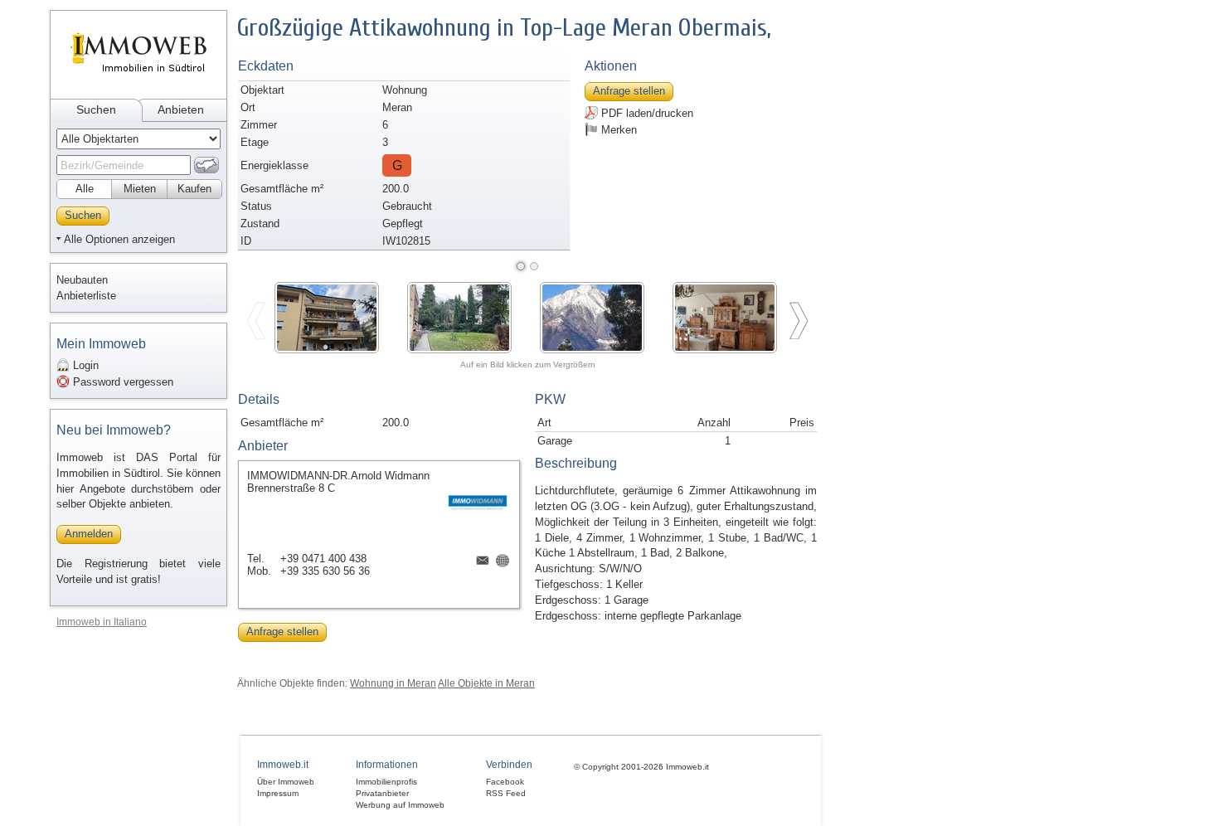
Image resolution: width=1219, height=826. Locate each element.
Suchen (96, 109)
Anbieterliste (86, 295)
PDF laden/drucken (645, 113)
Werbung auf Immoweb (400, 804)
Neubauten (82, 280)
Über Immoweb (285, 781)
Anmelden (89, 533)
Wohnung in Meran (393, 683)
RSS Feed (506, 793)
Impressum (278, 793)
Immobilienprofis (386, 781)
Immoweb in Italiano (101, 621)
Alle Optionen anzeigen (119, 239)
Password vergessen (121, 382)
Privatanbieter (382, 793)
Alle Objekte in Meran (486, 683)
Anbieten (181, 109)
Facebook (505, 781)
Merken (617, 130)
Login (84, 365)
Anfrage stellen (629, 91)
